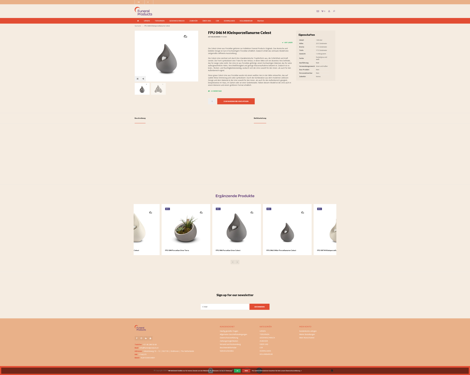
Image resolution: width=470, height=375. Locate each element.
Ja (237, 370)
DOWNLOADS (229, 21)
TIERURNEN (159, 21)
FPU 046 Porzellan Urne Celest (201, 250)
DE (139, 2)
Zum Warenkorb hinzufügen (235, 101)
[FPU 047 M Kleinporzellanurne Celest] (311, 228)
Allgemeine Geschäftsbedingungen (233, 334)
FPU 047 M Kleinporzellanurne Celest (305, 250)
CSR (217, 21)
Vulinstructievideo (227, 351)
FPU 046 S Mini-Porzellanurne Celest (254, 250)
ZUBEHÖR (193, 21)
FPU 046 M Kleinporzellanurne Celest (157, 26)
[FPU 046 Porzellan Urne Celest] (209, 228)
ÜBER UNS (206, 21)
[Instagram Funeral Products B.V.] (141, 338)
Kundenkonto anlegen (308, 331)
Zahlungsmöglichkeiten (229, 341)
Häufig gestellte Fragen (229, 331)
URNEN (147, 21)
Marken (260, 21)
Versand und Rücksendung (230, 344)
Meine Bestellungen (307, 334)
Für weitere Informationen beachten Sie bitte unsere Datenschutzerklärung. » (277, 370)
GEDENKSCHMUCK (177, 21)
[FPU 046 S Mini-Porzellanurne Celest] (260, 228)
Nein (246, 370)
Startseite (138, 26)
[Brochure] (317, 11)
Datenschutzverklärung (229, 337)
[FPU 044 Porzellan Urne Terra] (159, 228)
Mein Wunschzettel (306, 337)
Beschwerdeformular (228, 347)
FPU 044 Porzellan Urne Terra (150, 250)
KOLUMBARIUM (246, 21)
